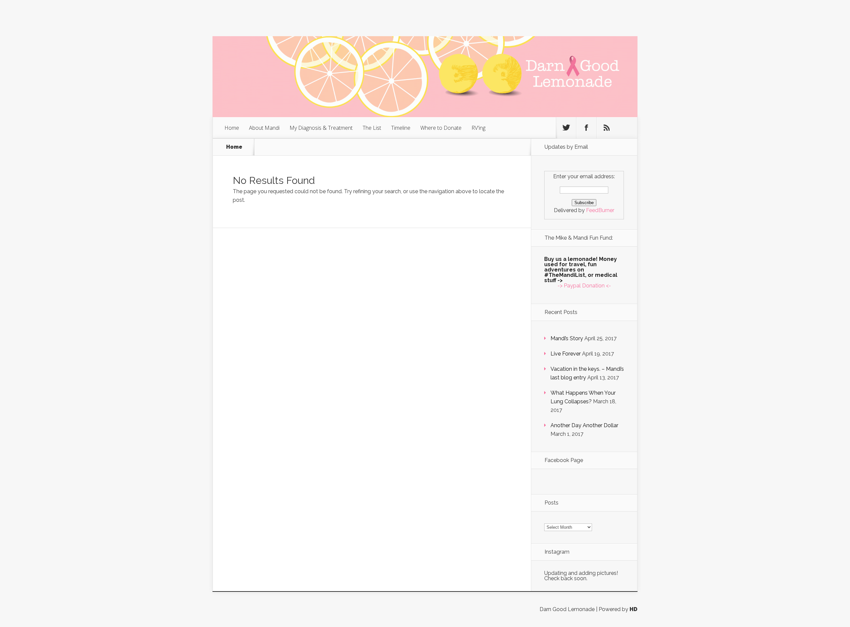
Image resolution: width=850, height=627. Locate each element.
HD (634, 609)
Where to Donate (441, 127)
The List (372, 127)
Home (231, 127)
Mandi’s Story (567, 338)
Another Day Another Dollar (584, 425)
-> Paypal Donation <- (584, 285)
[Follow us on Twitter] (566, 127)
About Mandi (264, 127)
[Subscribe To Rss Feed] (607, 127)
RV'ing (478, 127)
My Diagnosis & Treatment (321, 127)
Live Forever (566, 354)
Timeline (400, 127)
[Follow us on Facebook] (586, 127)
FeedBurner (600, 210)
